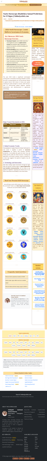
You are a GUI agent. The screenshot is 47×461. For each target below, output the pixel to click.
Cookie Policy (41, 414)
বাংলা (34, 335)
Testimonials (41, 410)
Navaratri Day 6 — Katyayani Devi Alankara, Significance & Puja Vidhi (40, 285)
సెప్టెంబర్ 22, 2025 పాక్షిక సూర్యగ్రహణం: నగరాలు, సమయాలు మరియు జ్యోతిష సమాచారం (39, 299)
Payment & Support (29, 412)
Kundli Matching (8, 440)
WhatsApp (26, 458)
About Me (26, 410)
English (10, 335)
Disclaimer (42, 412)
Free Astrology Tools (7, 444)
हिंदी (18, 335)
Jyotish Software (6, 447)
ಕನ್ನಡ (30, 335)
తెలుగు (15, 335)
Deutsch (24, 345)
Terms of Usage (28, 419)
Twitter (21, 458)
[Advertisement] (16, 109)
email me (8, 426)
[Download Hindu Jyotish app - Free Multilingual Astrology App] (38, 70)
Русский (18, 345)
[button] (2, 1)
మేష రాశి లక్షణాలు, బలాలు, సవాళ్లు (39, 279)
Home (5, 19)
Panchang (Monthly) (30, 384)
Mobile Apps (19, 444)
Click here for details (35, 5)
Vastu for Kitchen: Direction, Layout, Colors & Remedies (39, 306)
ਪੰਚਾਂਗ (26, 386)
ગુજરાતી (21, 342)
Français (13, 345)
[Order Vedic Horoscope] (38, 31)
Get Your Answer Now (38, 63)
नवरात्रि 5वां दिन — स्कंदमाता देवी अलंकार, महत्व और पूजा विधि (40, 273)
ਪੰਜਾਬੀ (26, 342)
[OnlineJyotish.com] (23, 1)
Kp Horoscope (28, 376)
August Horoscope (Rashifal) (12, 382)
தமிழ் (22, 335)
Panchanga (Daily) (11, 384)
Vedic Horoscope (11, 376)
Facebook (15, 458)
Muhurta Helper (28, 378)
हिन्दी (36, 437)
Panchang (20, 440)
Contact (33, 410)
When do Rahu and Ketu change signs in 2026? (16, 286)
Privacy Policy (28, 414)
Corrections (41, 417)
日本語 (28, 345)
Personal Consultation (8, 442)
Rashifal (10, 19)
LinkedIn (32, 458)
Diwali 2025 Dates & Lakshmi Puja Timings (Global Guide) (39, 292)
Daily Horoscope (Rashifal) (31, 380)
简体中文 (33, 345)
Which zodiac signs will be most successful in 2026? (15, 281)
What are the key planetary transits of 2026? (15, 276)
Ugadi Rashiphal (28, 382)
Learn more (11, 417)
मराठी (37, 335)
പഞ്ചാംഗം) (8, 386)
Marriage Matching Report (13, 378)
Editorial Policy (28, 417)
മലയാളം (26, 335)
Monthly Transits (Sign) (10, 380)
